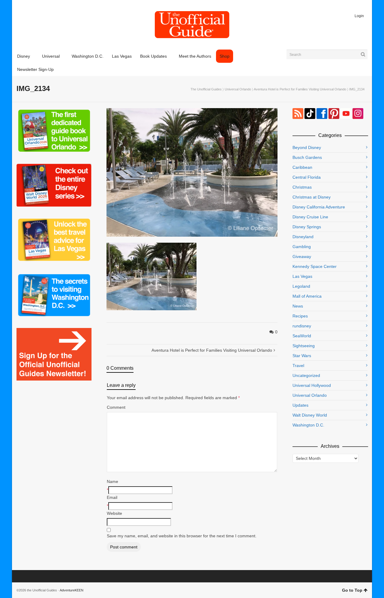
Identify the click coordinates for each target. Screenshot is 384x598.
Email (112, 497)
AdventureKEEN (71, 590)
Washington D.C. (308, 425)
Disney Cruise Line (310, 216)
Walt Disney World (309, 415)
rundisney (301, 325)
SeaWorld (301, 335)
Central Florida (306, 177)
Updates (300, 405)
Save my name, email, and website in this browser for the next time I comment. (181, 535)
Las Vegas (302, 276)
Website (114, 513)
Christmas (302, 187)
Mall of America (307, 296)
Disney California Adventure (318, 207)
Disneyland (303, 236)
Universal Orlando (238, 89)
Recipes (300, 316)
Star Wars (301, 355)
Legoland (301, 286)
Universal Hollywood (311, 385)
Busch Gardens (307, 157)
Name (112, 481)
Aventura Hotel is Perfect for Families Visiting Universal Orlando (300, 89)
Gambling (301, 246)
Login (359, 16)
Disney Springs (306, 226)
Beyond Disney (306, 147)
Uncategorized (306, 375)
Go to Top (352, 590)
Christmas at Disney (311, 197)
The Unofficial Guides (206, 89)
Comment (116, 407)
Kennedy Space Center (314, 266)
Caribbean (302, 167)
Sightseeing (303, 345)
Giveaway (301, 256)
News (297, 306)
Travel (298, 365)
